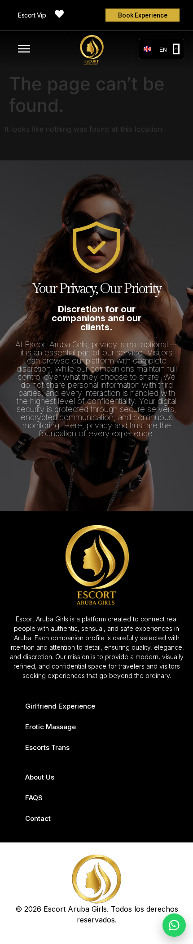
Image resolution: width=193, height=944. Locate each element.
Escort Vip (32, 15)
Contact (38, 818)
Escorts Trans (47, 747)
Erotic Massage (50, 726)
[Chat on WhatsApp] (174, 925)
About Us (39, 777)
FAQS (34, 797)
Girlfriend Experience (60, 706)
